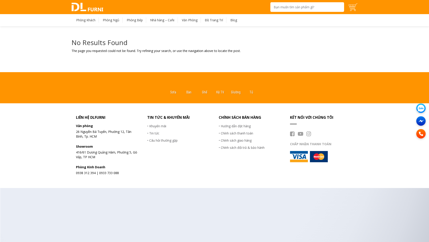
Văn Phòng (190, 20)
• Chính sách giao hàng (235, 140)
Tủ (251, 91)
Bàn (188, 91)
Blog (233, 20)
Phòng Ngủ (111, 20)
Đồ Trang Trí (214, 20)
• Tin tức (153, 133)
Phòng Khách (85, 20)
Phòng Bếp (135, 20)
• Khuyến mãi (156, 126)
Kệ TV (220, 91)
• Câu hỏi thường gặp (162, 140)
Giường (235, 91)
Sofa (173, 91)
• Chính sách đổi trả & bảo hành (242, 147)
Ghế (204, 91)
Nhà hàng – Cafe (162, 20)
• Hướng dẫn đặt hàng (235, 126)
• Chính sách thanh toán (236, 133)
